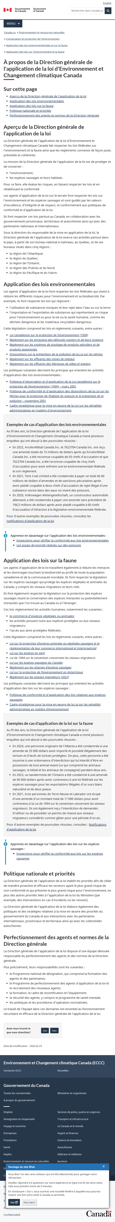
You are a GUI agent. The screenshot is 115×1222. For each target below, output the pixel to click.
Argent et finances (68, 1133)
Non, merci (30, 1203)
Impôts (8, 1154)
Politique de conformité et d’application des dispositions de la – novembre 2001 (59, 396)
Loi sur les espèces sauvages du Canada (36, 663)
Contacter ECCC (12, 1070)
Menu (14, 23)
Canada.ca (10, 32)
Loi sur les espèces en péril (27, 653)
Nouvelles (63, 1070)
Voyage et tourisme (15, 1126)
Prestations (10, 1140)
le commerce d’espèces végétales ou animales (42, 616)
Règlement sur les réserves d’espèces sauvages (40, 667)
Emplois (8, 1112)
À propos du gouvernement (19, 1100)
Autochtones (65, 1147)
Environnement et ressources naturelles (42, 32)
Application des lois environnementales (37, 101)
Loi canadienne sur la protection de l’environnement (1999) (49, 335)
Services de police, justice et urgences (79, 1112)
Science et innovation (70, 1140)
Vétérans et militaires (70, 1154)
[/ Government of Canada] (25, 9)
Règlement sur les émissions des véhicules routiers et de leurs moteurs (56, 340)
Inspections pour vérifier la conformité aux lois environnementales (62, 540)
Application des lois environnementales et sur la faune (37, 45)
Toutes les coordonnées (17, 1093)
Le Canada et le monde (70, 1126)
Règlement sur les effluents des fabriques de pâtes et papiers (50, 364)
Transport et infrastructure (73, 1119)
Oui (45, 1030)
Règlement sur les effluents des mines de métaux (42, 359)
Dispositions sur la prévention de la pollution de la (56, 354)
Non (54, 1030)
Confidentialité (12, 1214)
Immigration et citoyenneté (19, 1119)
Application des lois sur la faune (31, 106)
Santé (7, 1147)
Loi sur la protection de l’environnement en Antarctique (46, 672)
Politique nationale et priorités (30, 111)
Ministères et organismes (72, 1093)
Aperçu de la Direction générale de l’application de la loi (48, 96)
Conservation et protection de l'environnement (33, 39)
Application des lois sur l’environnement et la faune (35, 51)
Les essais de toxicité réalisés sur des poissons (48, 545)
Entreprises (10, 1133)
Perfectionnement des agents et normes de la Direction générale (54, 115)
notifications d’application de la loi (30, 521)
